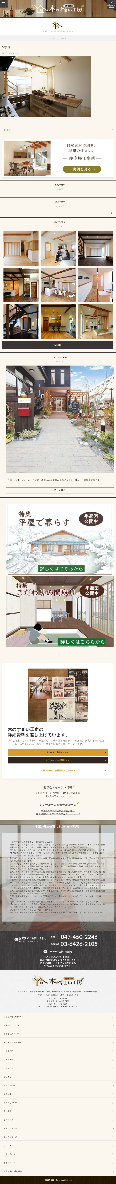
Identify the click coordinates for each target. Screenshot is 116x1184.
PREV (7, 129)
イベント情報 (9, 1085)
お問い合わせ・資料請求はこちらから (58, 770)
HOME (52, 38)
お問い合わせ (9, 1154)
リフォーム (8, 1068)
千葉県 (33, 991)
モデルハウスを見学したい (58, 760)
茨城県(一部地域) (91, 991)
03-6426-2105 (62, 1001)
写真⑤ (63, 38)
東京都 (41, 991)
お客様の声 (8, 1051)
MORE (57, 345)
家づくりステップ (11, 1034)
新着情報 (7, 1094)
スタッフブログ (10, 1128)
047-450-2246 (61, 998)
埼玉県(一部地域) (73, 991)
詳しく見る (60, 490)
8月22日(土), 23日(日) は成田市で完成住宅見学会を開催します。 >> (58, 795)
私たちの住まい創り (12, 1016)
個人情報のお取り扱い (13, 1171)
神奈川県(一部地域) (54, 991)
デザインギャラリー (12, 1042)
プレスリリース (10, 1137)
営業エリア (22, 991)
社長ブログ (8, 1119)
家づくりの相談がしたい (58, 752)
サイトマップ (9, 1162)
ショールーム (9, 1059)
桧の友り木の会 (10, 1102)
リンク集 (7, 1145)
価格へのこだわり (11, 1025)
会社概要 (7, 1111)
